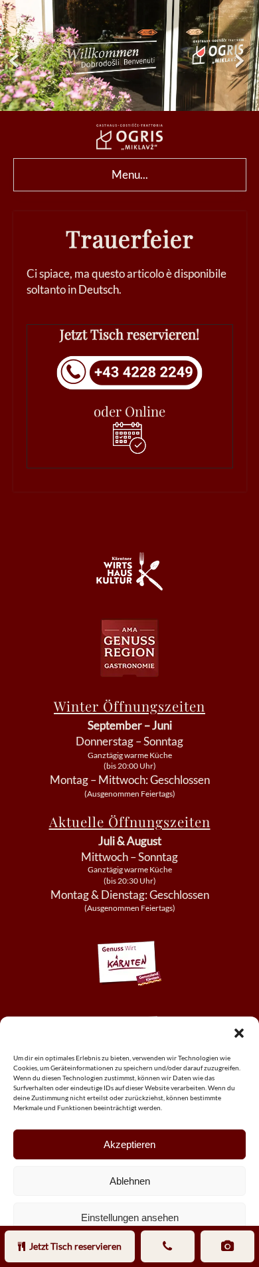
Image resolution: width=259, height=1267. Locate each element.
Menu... (130, 174)
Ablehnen (130, 1181)
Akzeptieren (129, 1144)
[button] (239, 1033)
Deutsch (98, 289)
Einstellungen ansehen (130, 1217)
